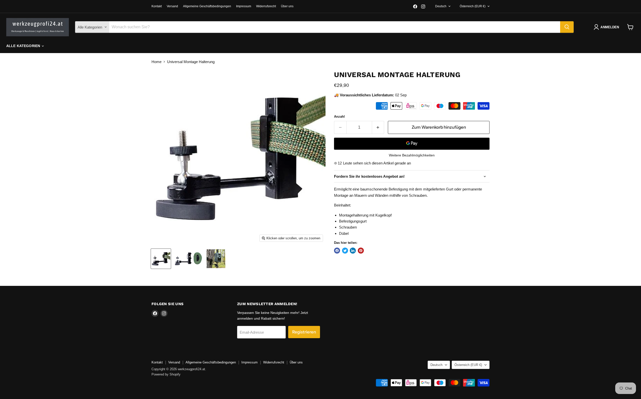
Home (156, 62)
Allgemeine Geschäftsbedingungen (207, 6)
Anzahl (339, 116)
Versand (172, 6)
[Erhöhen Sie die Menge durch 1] (378, 127)
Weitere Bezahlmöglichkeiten (412, 155)
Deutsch (440, 6)
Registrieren (304, 331)
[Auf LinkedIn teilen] (353, 251)
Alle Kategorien (23, 46)
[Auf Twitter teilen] (345, 251)
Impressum (243, 6)
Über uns (287, 6)
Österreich (473, 6)
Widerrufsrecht (266, 6)
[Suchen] (567, 27)
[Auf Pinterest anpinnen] (361, 251)
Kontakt (156, 6)
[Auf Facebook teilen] (337, 251)
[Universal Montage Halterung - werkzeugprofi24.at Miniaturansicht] (161, 259)
